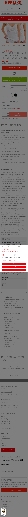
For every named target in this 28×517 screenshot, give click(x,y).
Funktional (18, 257)
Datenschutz (5, 506)
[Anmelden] (12, 9)
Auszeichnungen (6, 428)
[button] (11, 95)
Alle (14, 263)
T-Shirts (3, 416)
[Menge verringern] (8, 115)
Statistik (18, 255)
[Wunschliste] (8, 9)
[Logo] (14, 3)
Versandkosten (16, 108)
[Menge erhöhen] (8, 113)
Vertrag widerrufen (8, 449)
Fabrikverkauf (5, 421)
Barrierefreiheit (5, 509)
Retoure (3, 441)
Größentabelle (22, 90)
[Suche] (25, 13)
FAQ (2, 443)
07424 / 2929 (5, 402)
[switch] (3, 515)
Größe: (4, 87)
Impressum (4, 504)
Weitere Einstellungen (9, 260)
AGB (2, 499)
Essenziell (7, 255)
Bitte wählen (15, 87)
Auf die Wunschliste (13, 67)
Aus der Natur (5, 423)
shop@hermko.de (6, 392)
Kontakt (3, 436)
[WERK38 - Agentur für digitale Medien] (19, 496)
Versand (3, 445)
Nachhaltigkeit (5, 419)
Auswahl (14, 266)
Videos (3, 426)
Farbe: (5, 95)
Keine (14, 269)
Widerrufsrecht (6, 502)
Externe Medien (8, 257)
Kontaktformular (10, 397)
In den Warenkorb (17, 114)
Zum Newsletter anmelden (14, 490)
